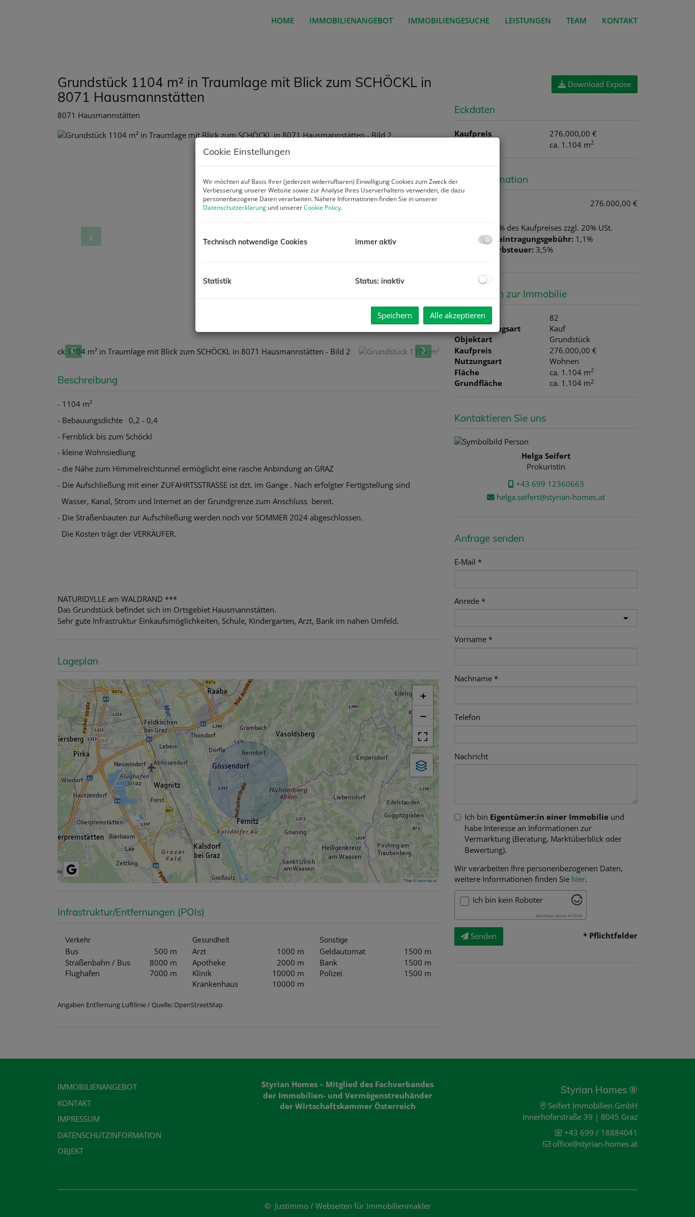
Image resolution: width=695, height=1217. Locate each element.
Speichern (395, 315)
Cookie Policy (322, 207)
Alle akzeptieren (457, 315)
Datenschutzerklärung (234, 207)
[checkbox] (485, 239)
